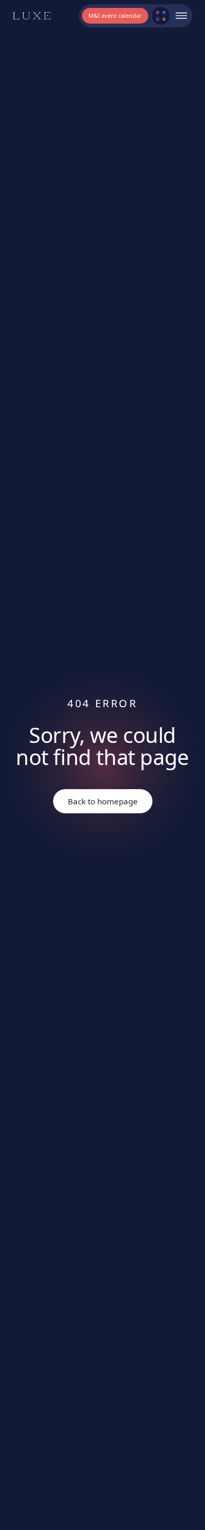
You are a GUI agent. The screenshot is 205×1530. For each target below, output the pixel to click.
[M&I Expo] (160, 15)
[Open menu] (181, 15)
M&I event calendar (115, 15)
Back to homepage (103, 801)
